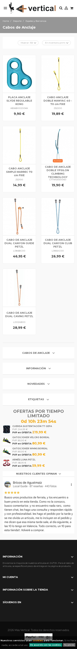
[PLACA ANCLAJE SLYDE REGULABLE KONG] (19, 74)
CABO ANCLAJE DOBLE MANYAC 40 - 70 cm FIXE (58, 101)
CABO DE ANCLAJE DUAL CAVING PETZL (19, 314)
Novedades (36, 383)
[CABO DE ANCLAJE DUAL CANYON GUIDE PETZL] (19, 217)
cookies (38, 640)
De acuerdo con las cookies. (45, 645)
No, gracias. (69, 645)
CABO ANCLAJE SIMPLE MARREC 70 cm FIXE (19, 172)
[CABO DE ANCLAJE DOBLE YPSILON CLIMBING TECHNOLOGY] (57, 145)
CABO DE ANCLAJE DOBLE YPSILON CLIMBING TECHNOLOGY (58, 172)
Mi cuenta (10, 577)
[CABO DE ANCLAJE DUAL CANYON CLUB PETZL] (57, 217)
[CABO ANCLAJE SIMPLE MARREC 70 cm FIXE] (19, 145)
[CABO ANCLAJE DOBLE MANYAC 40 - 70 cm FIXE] (57, 74)
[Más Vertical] (32, 8)
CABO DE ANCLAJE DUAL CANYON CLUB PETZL (58, 243)
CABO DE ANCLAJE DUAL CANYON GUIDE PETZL (19, 243)
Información (36, 368)
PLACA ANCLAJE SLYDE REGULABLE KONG (19, 101)
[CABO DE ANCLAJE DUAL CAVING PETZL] (19, 288)
